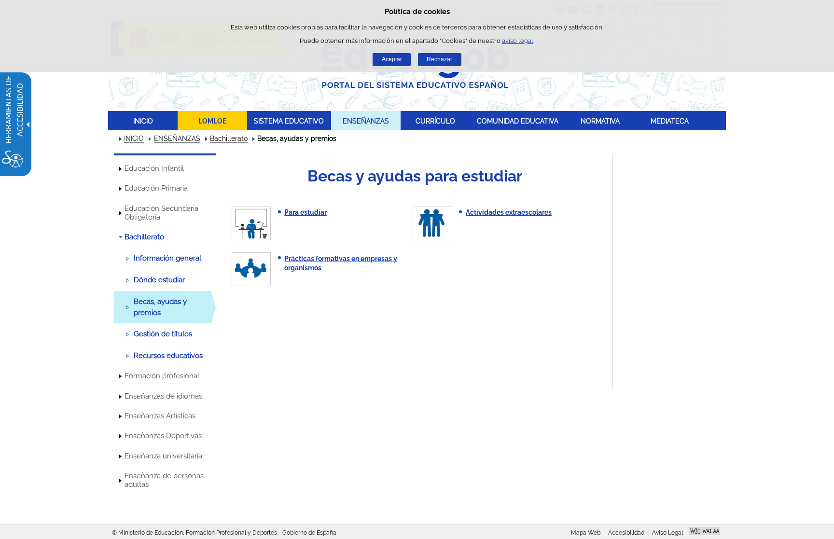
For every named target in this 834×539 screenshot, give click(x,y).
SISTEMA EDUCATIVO (289, 121)
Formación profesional (162, 376)
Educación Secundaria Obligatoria (161, 212)
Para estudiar (305, 212)
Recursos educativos (168, 355)
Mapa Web (585, 532)
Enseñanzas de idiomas (163, 396)
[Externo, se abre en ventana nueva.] (704, 532)
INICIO (143, 121)
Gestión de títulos (163, 334)
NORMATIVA (600, 121)
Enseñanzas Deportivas (163, 435)
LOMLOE (212, 121)
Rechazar (439, 59)
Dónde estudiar (159, 280)
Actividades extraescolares (509, 212)
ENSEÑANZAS (366, 121)
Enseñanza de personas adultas (164, 480)
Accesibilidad (626, 532)
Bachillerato (229, 138)
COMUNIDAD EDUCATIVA (517, 121)
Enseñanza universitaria (163, 456)
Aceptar (392, 59)
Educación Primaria (156, 188)
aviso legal (517, 40)
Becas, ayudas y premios (160, 307)
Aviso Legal (667, 532)
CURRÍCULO (435, 121)
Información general (167, 258)
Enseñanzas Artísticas (160, 416)
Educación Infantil (154, 168)
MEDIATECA (670, 121)
